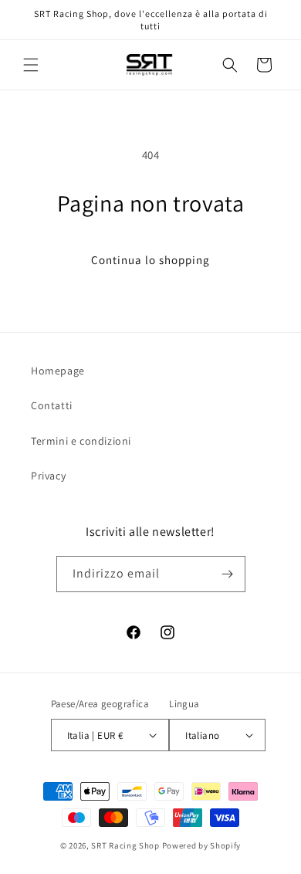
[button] (31, 65)
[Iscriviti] (228, 574)
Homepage (58, 371)
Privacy (48, 476)
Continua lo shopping (150, 259)
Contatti (52, 405)
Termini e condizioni (81, 441)
